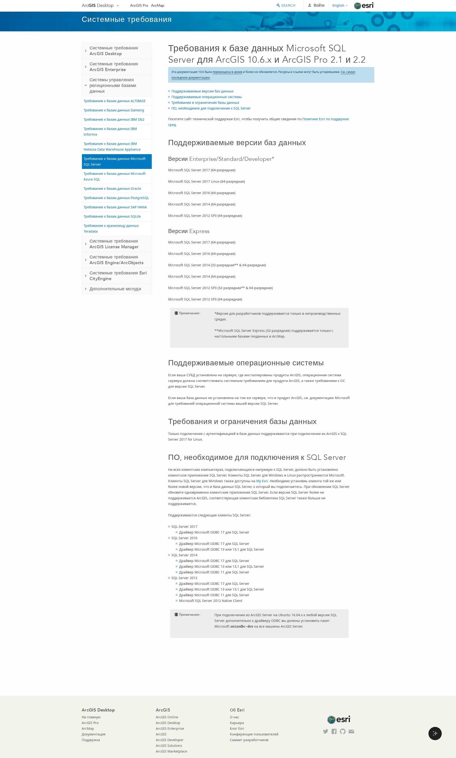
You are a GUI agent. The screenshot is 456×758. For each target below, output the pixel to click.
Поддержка (91, 740)
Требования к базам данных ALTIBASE (115, 101)
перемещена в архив (227, 72)
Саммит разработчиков (249, 740)
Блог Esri (237, 728)
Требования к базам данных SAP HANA (115, 207)
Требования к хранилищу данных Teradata (111, 228)
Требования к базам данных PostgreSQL (116, 197)
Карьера (237, 722)
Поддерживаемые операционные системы (206, 97)
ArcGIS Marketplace (171, 751)
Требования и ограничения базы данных (205, 102)
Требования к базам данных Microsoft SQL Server (115, 161)
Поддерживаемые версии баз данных (202, 91)
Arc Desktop (98, 5)
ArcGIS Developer (170, 740)
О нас (234, 717)
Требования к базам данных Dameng (114, 110)
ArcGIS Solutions (169, 745)
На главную (91, 717)
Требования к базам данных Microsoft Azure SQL (115, 176)
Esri (364, 5)
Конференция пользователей (254, 734)
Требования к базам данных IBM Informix (110, 131)
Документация (93, 734)
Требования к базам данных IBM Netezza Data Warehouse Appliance (112, 146)
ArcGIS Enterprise (170, 728)
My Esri (262, 481)
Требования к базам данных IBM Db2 (114, 119)
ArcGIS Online (167, 717)
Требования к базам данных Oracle (112, 188)
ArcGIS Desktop (168, 722)
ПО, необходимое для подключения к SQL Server (211, 108)
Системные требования (127, 19)
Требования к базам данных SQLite (112, 216)
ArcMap (157, 5)
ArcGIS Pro (139, 5)
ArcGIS (161, 734)
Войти (319, 5)
